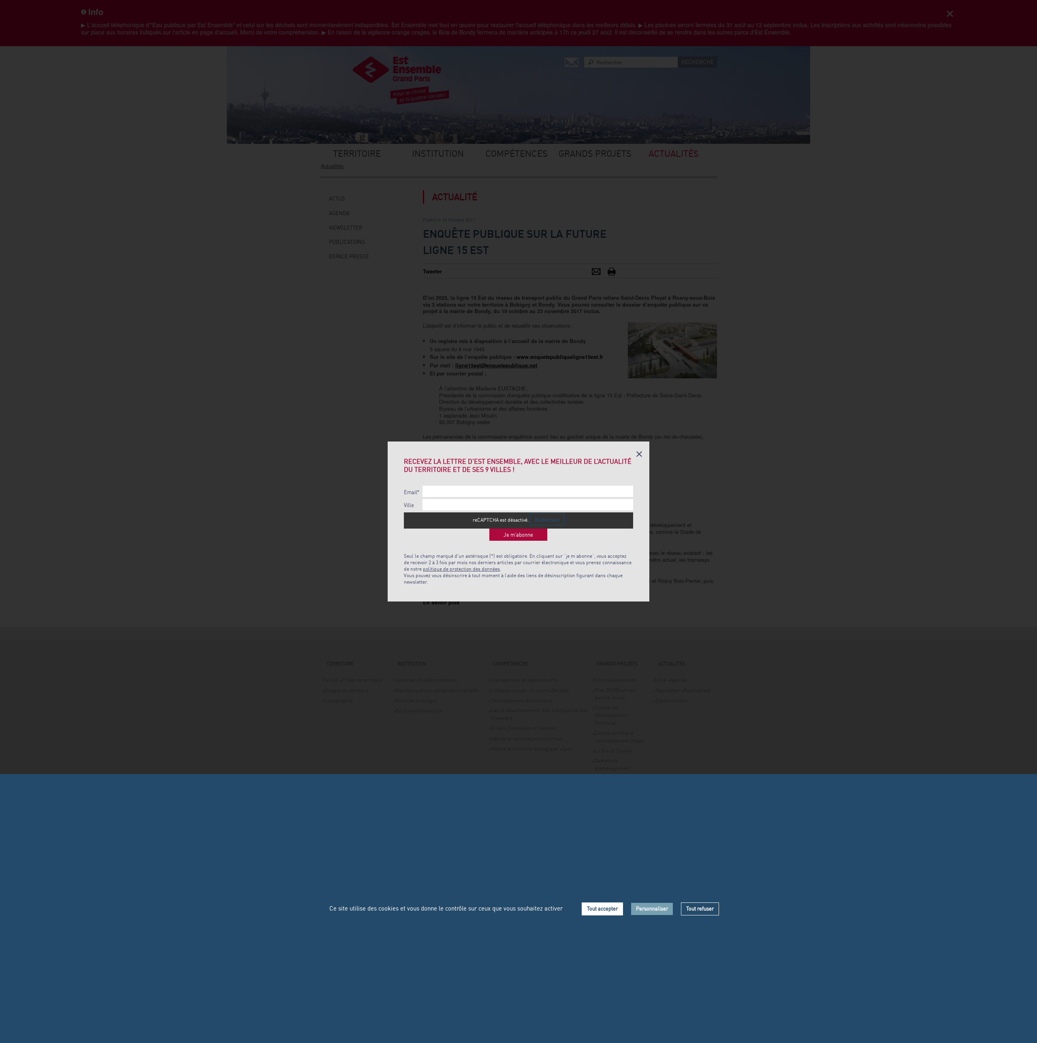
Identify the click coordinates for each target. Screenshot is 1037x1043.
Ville (409, 505)
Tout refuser (700, 908)
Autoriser (547, 519)
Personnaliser (652, 908)
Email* (411, 492)
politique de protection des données (461, 569)
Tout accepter (602, 908)
